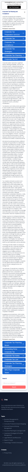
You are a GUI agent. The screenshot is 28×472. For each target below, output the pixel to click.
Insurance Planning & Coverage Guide (14, 431)
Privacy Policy (8, 453)
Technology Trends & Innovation (13, 442)
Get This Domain (14, 7)
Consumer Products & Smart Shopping (15, 424)
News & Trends (8, 440)
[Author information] (25, 12)
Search (14, 387)
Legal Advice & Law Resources (12, 437)
